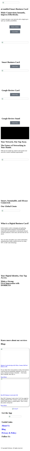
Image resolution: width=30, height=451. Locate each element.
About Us (6, 426)
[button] (27, 2)
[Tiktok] (13, 441)
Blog (4, 429)
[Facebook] (4, 441)
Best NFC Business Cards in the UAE (9, 395)
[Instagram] (8, 441)
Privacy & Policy (9, 433)
